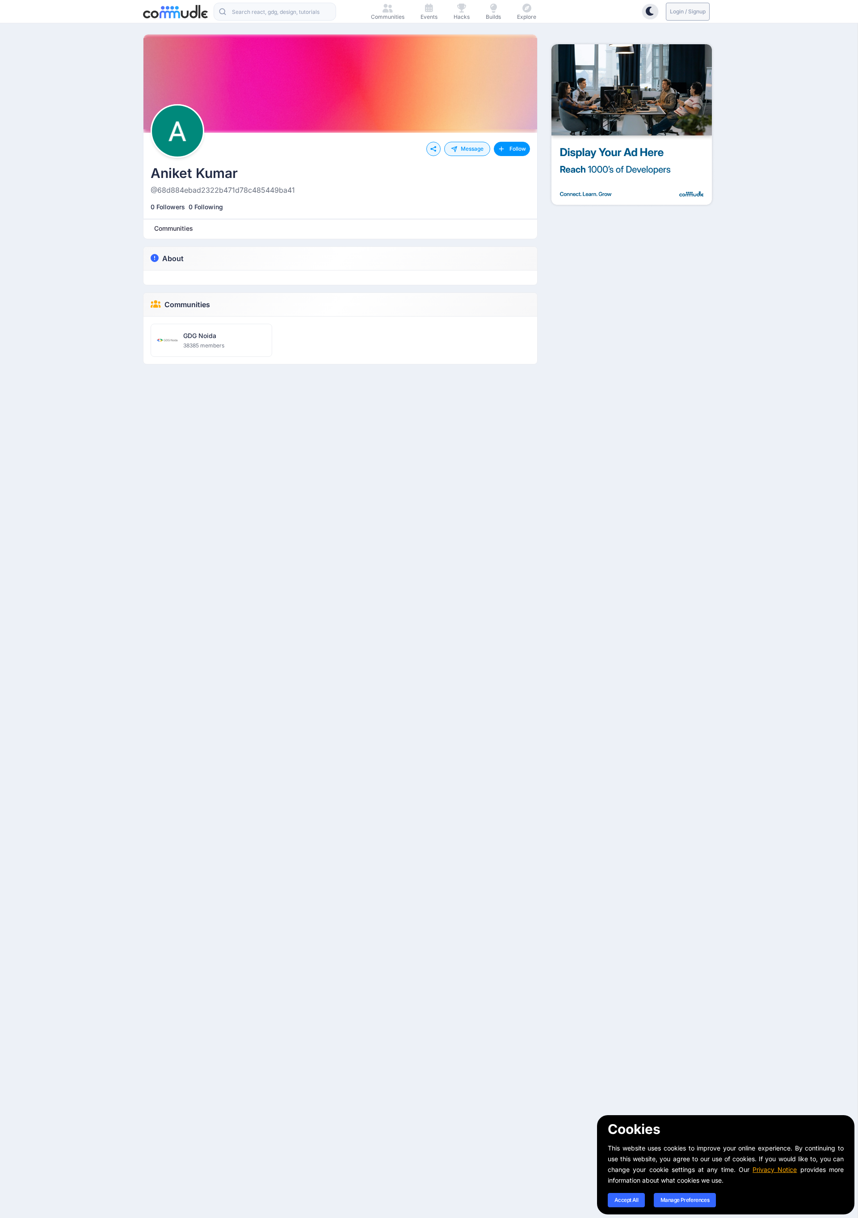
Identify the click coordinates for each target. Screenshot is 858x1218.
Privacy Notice (775, 1169)
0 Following (206, 207)
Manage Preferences (684, 1200)
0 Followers (168, 207)
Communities (187, 304)
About (173, 258)
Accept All (626, 1200)
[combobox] (275, 12)
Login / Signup (688, 11)
